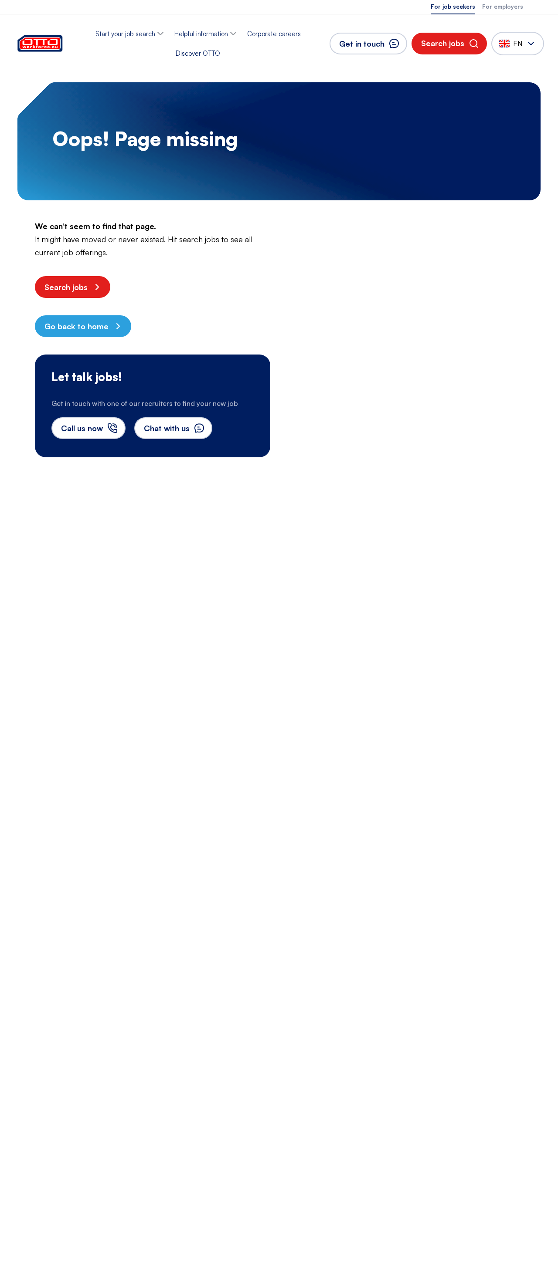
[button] (449, 43)
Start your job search (125, 34)
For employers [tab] (502, 6)
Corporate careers (274, 34)
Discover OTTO (198, 53)
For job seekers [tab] (453, 6)
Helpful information (201, 34)
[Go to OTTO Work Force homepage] (40, 43)
